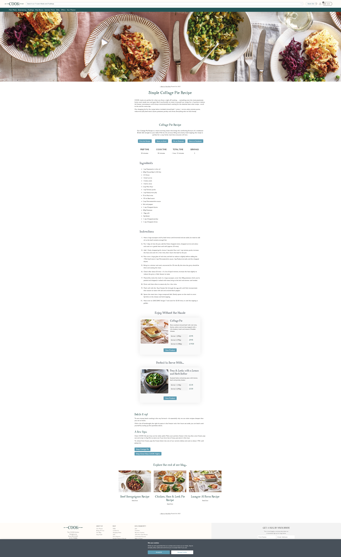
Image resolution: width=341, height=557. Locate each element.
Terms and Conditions (191, 87)
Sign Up (182, 80)
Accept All (159, 552)
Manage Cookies (182, 552)
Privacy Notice (179, 87)
